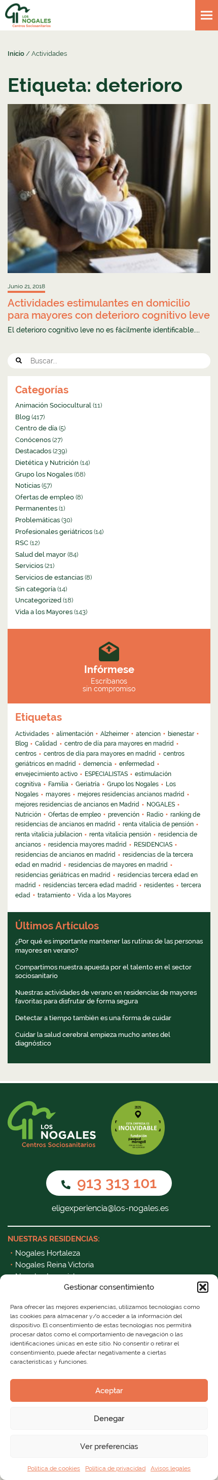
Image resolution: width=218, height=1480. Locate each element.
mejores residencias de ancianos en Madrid (77, 804)
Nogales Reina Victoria (54, 1264)
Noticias (27, 485)
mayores (58, 794)
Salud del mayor (40, 554)
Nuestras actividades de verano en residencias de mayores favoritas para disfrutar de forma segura (106, 997)
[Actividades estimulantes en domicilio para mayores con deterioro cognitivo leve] (109, 188)
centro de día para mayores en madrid (119, 743)
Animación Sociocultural (53, 405)
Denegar (109, 1418)
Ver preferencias (109, 1446)
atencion (148, 733)
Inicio (16, 53)
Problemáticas (37, 520)
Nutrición (28, 814)
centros (26, 753)
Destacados (33, 451)
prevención (123, 814)
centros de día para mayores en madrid (100, 753)
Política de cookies (53, 1468)
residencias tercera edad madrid (90, 885)
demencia (97, 763)
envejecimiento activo (46, 774)
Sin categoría (35, 589)
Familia (58, 784)
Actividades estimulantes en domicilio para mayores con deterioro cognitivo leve (109, 309)
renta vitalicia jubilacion (48, 834)
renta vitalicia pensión (120, 834)
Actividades (32, 733)
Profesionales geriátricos (53, 531)
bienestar (181, 733)
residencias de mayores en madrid (118, 864)
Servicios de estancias (49, 577)
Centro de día (36, 428)
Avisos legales (171, 1468)
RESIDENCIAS (153, 844)
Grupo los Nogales (43, 474)
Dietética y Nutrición (47, 462)
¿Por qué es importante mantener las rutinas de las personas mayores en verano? (109, 945)
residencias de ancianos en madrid (65, 854)
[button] (203, 1287)
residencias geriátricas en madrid (63, 875)
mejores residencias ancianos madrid (131, 794)
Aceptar (109, 1390)
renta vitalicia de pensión (158, 824)
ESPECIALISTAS (106, 774)
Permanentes (36, 508)
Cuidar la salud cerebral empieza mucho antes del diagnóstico (92, 1039)
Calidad (46, 743)
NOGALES (161, 804)
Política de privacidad (115, 1468)
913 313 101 (115, 1183)
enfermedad (137, 763)
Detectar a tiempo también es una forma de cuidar (93, 1018)
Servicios (29, 565)
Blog (22, 417)
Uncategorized (38, 600)
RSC (21, 543)
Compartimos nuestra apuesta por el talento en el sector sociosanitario (103, 971)
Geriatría (88, 784)
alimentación (74, 733)
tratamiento (54, 895)
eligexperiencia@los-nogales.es (109, 1208)
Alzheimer (114, 733)
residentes (159, 885)
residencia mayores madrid (87, 844)
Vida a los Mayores (43, 612)
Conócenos (33, 440)
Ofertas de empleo (44, 497)
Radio (155, 814)
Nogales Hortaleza (47, 1253)
